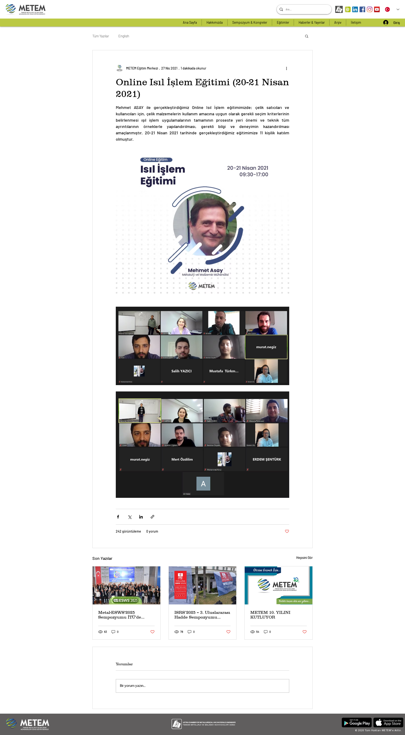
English (123, 36)
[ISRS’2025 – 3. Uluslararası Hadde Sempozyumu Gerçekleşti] (202, 585)
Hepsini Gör (304, 558)
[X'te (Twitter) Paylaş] (129, 516)
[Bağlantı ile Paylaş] (152, 516)
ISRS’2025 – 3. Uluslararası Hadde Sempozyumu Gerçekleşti (202, 614)
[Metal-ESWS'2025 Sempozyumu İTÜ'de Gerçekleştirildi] (126, 585)
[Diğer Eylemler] (286, 68)
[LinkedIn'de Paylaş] (141, 516)
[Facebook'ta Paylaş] (118, 516)
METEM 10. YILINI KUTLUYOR (270, 614)
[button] (306, 36)
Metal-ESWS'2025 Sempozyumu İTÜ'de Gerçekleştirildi (119, 614)
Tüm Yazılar (100, 36)
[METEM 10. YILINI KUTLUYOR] (278, 585)
